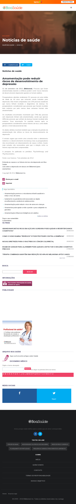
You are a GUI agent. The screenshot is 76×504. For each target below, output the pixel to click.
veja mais (62, 258)
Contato (38, 470)
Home (4, 494)
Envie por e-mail (12, 179)
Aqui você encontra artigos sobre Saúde (24, 356)
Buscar (30, 272)
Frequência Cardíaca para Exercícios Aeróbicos (49, 448)
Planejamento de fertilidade (20, 448)
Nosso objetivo (38, 481)
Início (38, 460)
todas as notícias (43, 216)
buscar (27, 369)
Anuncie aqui (12, 494)
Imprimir (9, 183)
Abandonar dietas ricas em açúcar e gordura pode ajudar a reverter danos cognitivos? (38, 230)
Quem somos (38, 465)
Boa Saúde (6, 36)
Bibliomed (28, 89)
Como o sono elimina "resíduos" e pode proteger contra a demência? (38, 236)
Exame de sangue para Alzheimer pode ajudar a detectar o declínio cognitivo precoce (38, 248)
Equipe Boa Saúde (8, 45)
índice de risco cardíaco (60, 444)
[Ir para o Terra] (38, 2)
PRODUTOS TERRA (67, 1)
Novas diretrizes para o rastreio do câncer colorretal (38, 241)
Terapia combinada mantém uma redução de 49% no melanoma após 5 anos (38, 254)
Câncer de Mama (13, 444)
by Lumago (60, 499)
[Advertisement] (17, 305)
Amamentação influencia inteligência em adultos (21, 213)
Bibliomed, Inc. (21, 173)
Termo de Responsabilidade (38, 476)
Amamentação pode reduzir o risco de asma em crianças (24, 204)
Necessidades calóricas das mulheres (35, 444)
